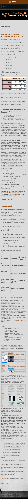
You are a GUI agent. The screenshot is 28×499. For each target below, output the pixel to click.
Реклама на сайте (7, 206)
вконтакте (15, 195)
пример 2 (23, 320)
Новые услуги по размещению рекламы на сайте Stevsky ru (13, 35)
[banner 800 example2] (13, 395)
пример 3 (3, 321)
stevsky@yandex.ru (16, 194)
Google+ (2, 498)
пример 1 (17, 320)
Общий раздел (12, 39)
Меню (14, 1)
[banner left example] (13, 362)
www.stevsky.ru (8, 192)
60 (25, 493)
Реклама (18, 39)
